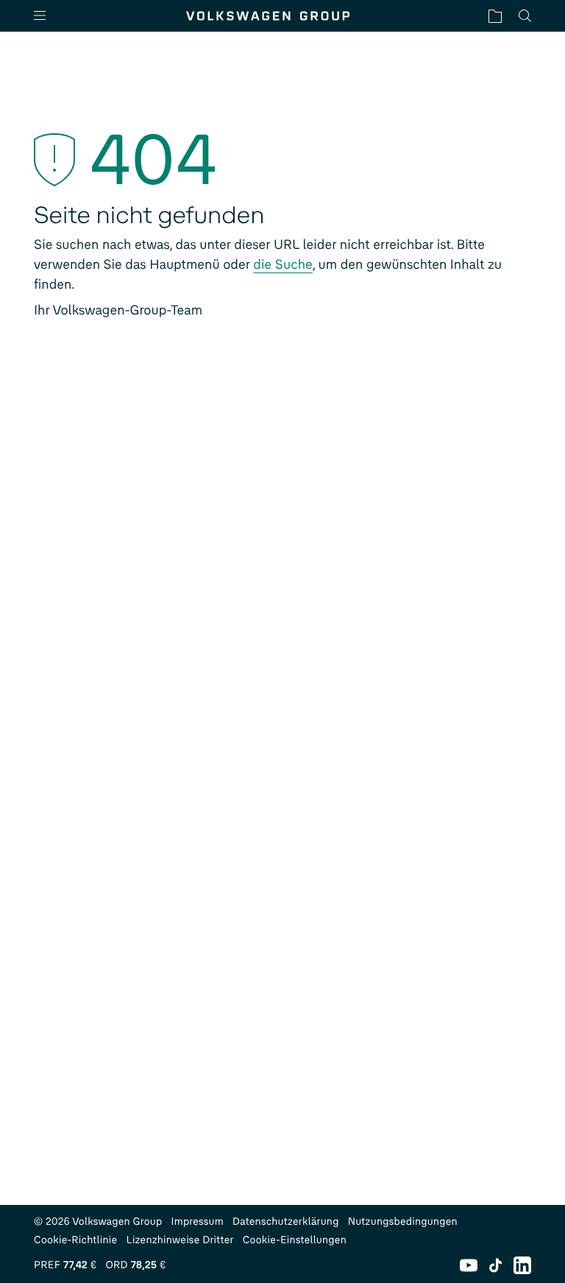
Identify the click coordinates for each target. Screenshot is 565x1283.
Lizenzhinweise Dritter (179, 1240)
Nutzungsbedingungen (403, 1221)
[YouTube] (468, 1265)
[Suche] (525, 16)
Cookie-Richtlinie (75, 1240)
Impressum (197, 1221)
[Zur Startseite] (267, 16)
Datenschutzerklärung (285, 1221)
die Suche (283, 264)
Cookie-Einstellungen (295, 1240)
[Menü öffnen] (45, 16)
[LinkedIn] (522, 1265)
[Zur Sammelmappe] (495, 16)
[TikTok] (495, 1265)
